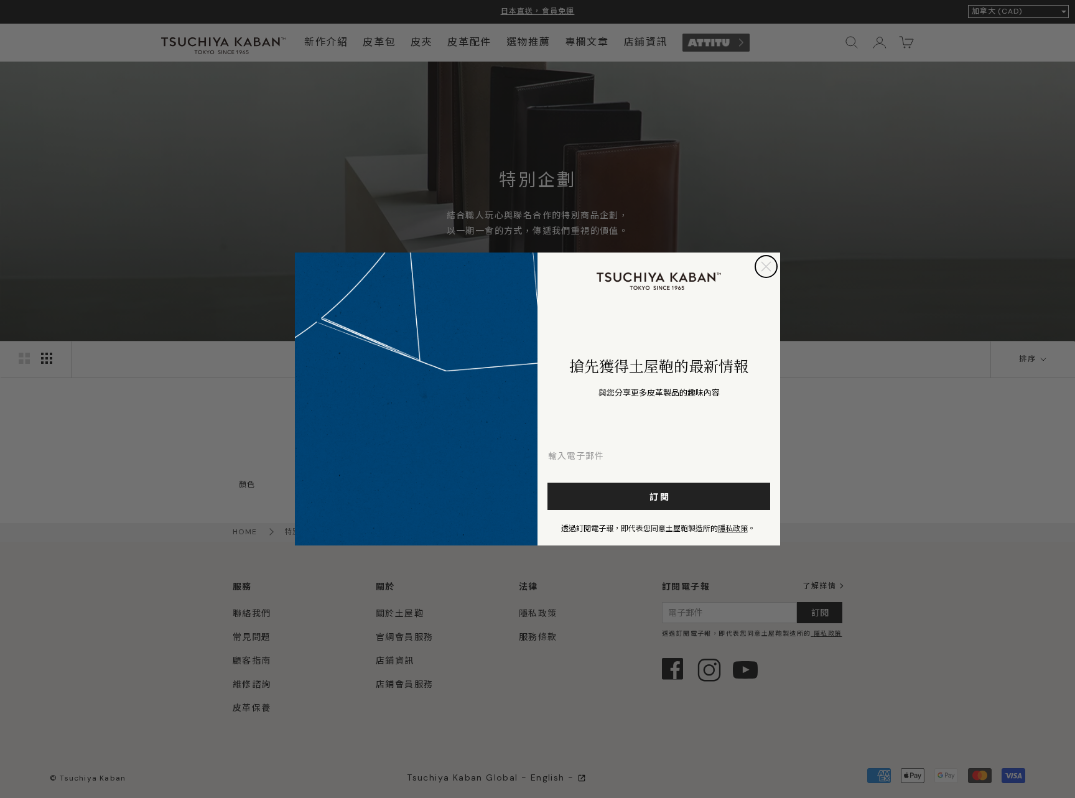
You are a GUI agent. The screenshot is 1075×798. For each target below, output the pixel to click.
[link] (659, 281)
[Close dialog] (766, 266)
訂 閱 (659, 496)
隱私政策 (733, 527)
